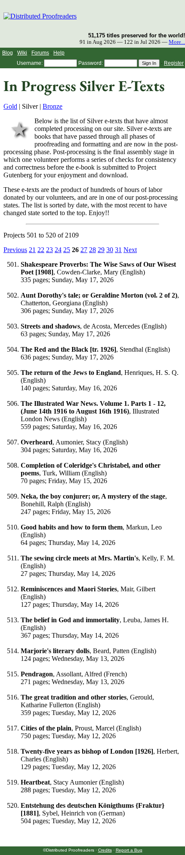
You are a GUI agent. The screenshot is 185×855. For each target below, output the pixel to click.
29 (101, 249)
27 (83, 249)
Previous (15, 249)
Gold (10, 106)
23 (49, 249)
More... (177, 42)
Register (174, 63)
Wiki (22, 53)
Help (59, 53)
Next (130, 249)
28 (92, 249)
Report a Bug (129, 850)
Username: (30, 63)
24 (58, 249)
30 (109, 249)
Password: (90, 63)
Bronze (52, 106)
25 (66, 249)
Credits (105, 850)
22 (40, 249)
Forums (40, 53)
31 (118, 249)
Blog (7, 53)
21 (32, 249)
